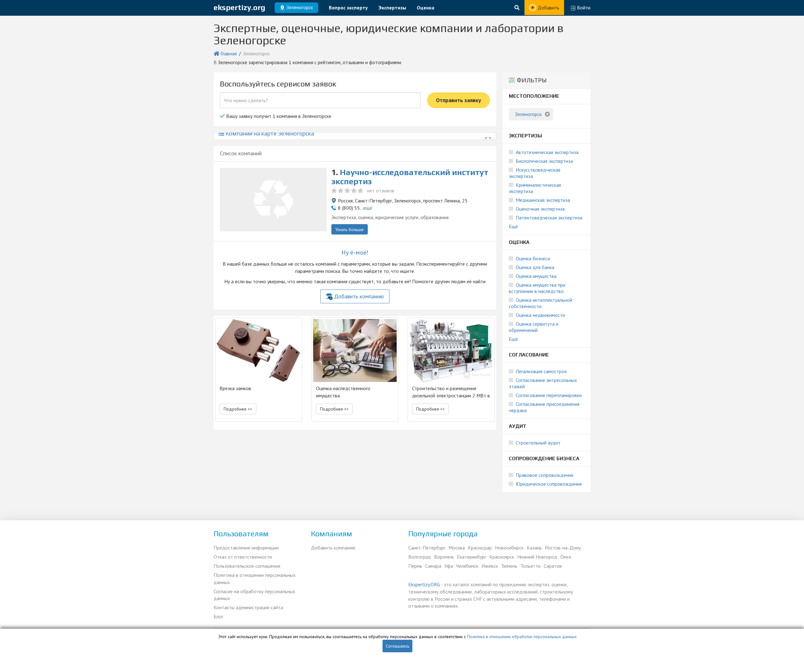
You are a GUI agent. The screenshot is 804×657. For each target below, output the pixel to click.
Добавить (548, 7)
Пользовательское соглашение (247, 566)
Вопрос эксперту (348, 7)
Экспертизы (392, 7)
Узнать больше (349, 229)
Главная (228, 53)
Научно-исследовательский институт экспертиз (409, 177)
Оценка (425, 7)
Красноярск (501, 557)
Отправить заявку (458, 100)
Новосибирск (509, 547)
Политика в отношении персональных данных (255, 578)
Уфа (448, 566)
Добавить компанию (359, 296)
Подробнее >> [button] (238, 409)
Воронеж (444, 557)
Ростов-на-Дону (563, 547)
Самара (433, 566)
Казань (534, 547)
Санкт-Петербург (426, 547)
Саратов (553, 566)
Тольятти (530, 566)
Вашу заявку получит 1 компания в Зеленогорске (278, 116)
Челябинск (467, 566)
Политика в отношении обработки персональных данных (522, 636)
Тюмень (509, 566)
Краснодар (480, 547)
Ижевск (489, 566)
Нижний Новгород (537, 557)
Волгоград (419, 557)
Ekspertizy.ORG (424, 584)
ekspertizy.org (239, 7)
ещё (367, 208)
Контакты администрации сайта (248, 607)
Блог (218, 616)
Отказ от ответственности (243, 557)
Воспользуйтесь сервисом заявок (278, 84)
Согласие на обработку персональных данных (254, 595)
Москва (456, 547)
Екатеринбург (471, 557)
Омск (565, 557)
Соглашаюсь (397, 646)
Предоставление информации (246, 547)
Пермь (415, 566)
